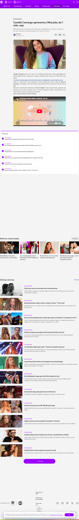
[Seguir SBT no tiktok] (67, 503)
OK (69, 515)
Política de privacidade (39, 498)
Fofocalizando (17, 19)
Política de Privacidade (57, 515)
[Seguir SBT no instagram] (62, 503)
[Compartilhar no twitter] (64, 35)
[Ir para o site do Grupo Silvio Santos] (8, 503)
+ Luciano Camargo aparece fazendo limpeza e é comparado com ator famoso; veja (38, 80)
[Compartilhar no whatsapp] (56, 35)
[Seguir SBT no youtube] (77, 503)
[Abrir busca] (73, 2)
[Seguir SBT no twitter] (72, 503)
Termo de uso (39, 504)
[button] (9, 252)
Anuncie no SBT (39, 493)
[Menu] (77, 2)
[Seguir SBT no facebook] (57, 503)
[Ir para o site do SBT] (20, 503)
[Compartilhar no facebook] (60, 35)
